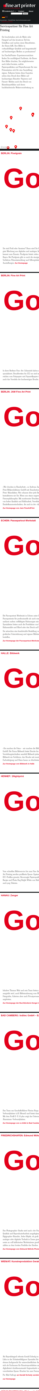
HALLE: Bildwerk (10, 653)
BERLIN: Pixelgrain (11, 153)
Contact (21, 11)
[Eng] (6, 17)
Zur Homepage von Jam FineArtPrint (18, 508)
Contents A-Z (9, 11)
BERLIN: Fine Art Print (13, 275)
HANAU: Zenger (9, 895)
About (31, 11)
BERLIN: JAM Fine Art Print (16, 391)
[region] (19, 120)
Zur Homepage (21, 263)
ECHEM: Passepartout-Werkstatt (18, 520)
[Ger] (3, 17)
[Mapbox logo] (5, 147)
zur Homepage (9, 1379)
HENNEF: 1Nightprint (12, 776)
